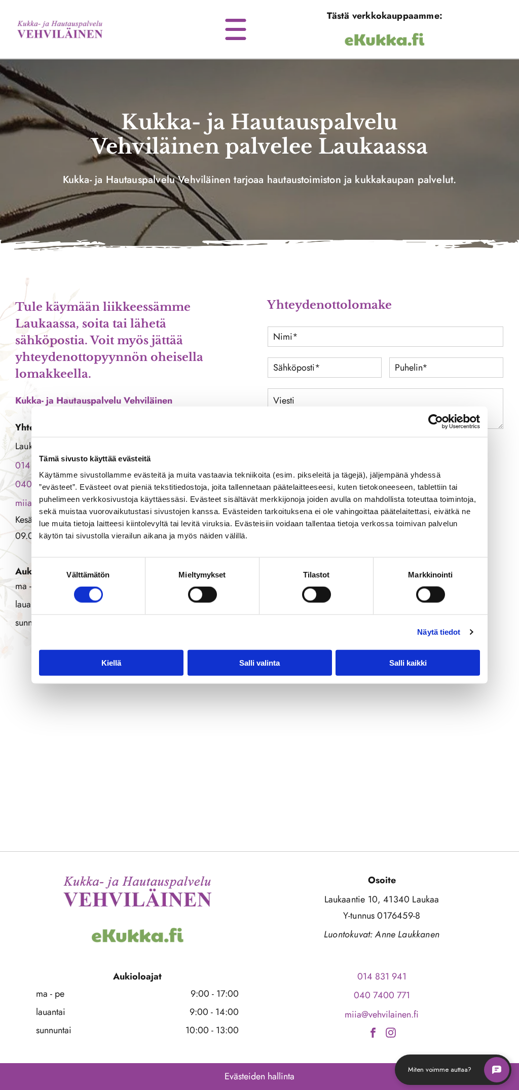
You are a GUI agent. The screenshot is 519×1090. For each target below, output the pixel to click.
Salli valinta (259, 662)
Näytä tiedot (438, 632)
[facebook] (373, 1034)
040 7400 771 (382, 995)
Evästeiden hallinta (259, 1076)
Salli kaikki (408, 662)
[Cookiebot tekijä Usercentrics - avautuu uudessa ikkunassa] (435, 421)
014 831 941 (381, 976)
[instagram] (390, 1034)
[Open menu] (235, 29)
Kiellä (111, 662)
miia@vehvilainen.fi (382, 1014)
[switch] (202, 595)
